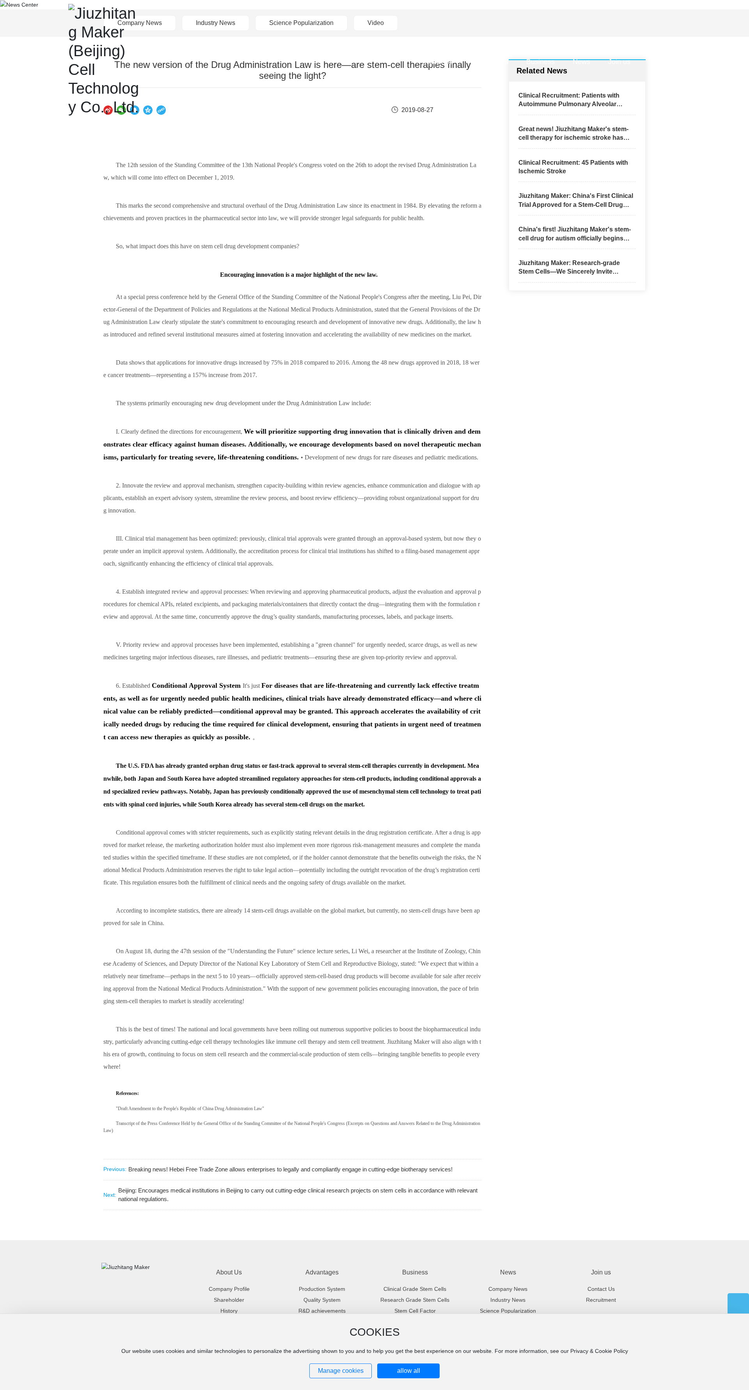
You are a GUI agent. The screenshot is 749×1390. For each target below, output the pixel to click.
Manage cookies (341, 1370)
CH (662, 61)
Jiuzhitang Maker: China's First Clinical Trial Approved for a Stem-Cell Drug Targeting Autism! (575, 204)
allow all (408, 1370)
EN (676, 61)
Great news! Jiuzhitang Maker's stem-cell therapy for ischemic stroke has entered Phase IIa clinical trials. (573, 137)
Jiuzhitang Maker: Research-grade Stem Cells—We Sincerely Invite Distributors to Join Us (569, 271)
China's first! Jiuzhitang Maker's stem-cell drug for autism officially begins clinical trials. (574, 238)
